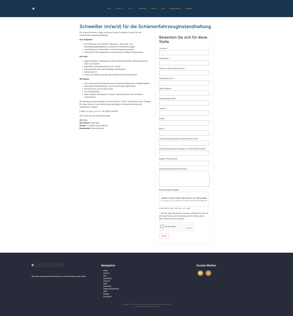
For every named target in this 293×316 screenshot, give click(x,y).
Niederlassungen (175, 8)
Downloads (188, 8)
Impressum (107, 286)
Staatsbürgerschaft (167, 98)
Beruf (162, 129)
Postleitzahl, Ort (167, 78)
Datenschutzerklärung (111, 288)
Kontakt (106, 294)
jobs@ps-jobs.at (93, 111)
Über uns (154, 8)
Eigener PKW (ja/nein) (168, 159)
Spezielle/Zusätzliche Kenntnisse (173, 169)
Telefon (163, 108)
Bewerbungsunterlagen (169, 190)
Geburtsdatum (165, 88)
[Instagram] (208, 273)
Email (162, 118)
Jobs (130, 8)
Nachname (164, 58)
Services (118, 8)
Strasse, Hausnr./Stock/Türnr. (172, 68)
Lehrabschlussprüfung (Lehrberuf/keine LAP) (178, 139)
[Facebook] (200, 273)
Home (109, 8)
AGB (105, 291)
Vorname (163, 48)
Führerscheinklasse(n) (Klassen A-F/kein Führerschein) (182, 149)
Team (163, 8)
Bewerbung (142, 8)
